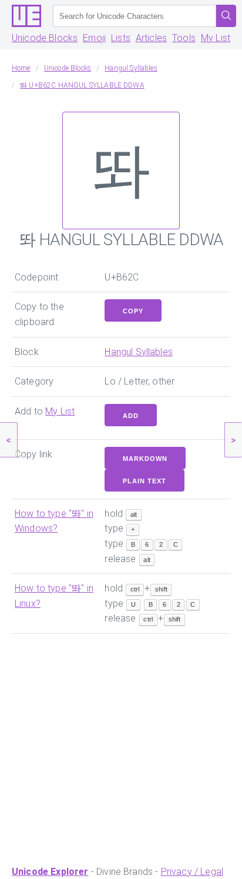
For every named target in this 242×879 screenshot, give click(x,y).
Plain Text (144, 480)
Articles (151, 38)
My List (215, 38)
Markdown (145, 458)
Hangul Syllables (139, 351)
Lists (120, 38)
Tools (184, 38)
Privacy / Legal (192, 871)
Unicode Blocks (45, 38)
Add (131, 415)
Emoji (94, 38)
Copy (133, 311)
